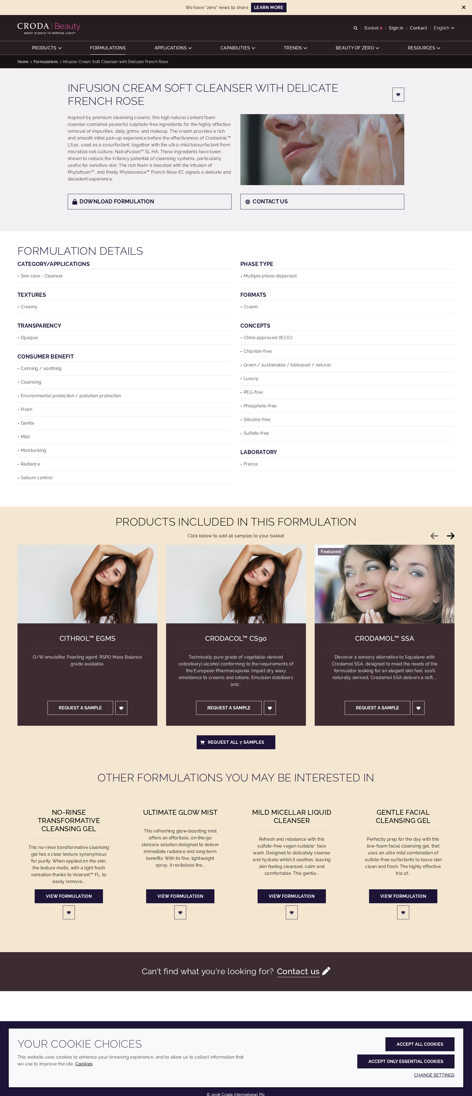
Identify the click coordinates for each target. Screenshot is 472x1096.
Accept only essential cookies (405, 1061)
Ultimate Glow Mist (180, 812)
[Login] (399, 95)
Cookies (84, 1064)
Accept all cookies (420, 1044)
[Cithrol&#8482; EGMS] (87, 584)
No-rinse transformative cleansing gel (69, 820)
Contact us (270, 201)
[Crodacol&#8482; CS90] (236, 584)
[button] (46, 48)
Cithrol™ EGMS (88, 638)
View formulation (69, 896)
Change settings (434, 1075)
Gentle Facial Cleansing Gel (403, 816)
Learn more (269, 7)
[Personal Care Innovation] (49, 26)
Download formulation (116, 201)
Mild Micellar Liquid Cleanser (292, 816)
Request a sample (80, 707)
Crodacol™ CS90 (236, 638)
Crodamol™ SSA (384, 638)
